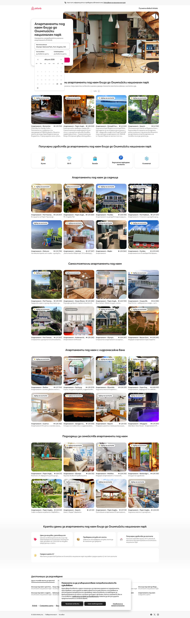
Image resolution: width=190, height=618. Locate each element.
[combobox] (52, 47)
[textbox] (43, 54)
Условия (61, 615)
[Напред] (98, 91)
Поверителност (51, 615)
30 (61, 84)
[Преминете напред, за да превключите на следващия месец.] (61, 59)
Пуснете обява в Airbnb (148, 8)
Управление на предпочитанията (117, 605)
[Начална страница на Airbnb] (36, 8)
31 (37, 88)
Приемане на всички (72, 604)
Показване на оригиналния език (115, 2)
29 (57, 84)
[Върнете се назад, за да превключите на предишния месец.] (38, 59)
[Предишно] (91, 91)
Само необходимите (95, 604)
